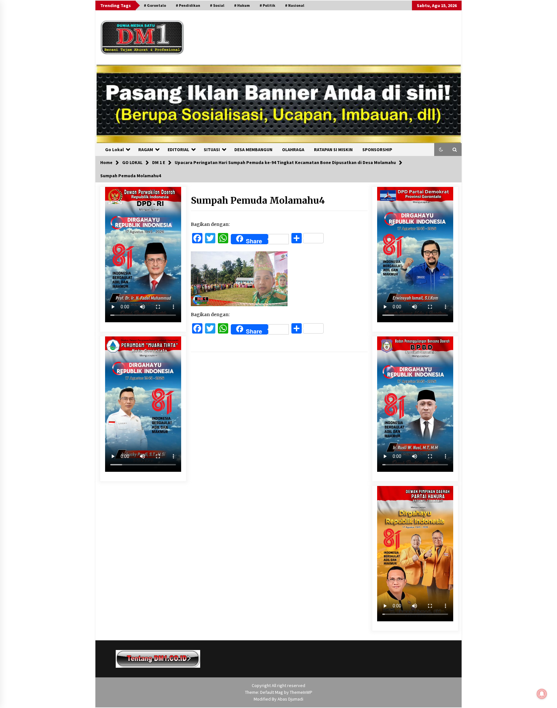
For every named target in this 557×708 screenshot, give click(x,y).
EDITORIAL (178, 149)
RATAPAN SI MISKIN (333, 149)
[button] (441, 149)
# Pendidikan (188, 5)
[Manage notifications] (542, 694)
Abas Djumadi (290, 699)
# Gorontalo (155, 5)
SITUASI (212, 149)
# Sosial (217, 5)
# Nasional (294, 5)
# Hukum (242, 5)
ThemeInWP (301, 692)
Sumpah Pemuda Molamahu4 (258, 200)
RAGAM (145, 149)
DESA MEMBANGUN (253, 149)
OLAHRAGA (293, 149)
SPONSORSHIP (377, 149)
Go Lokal (114, 149)
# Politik (267, 5)
